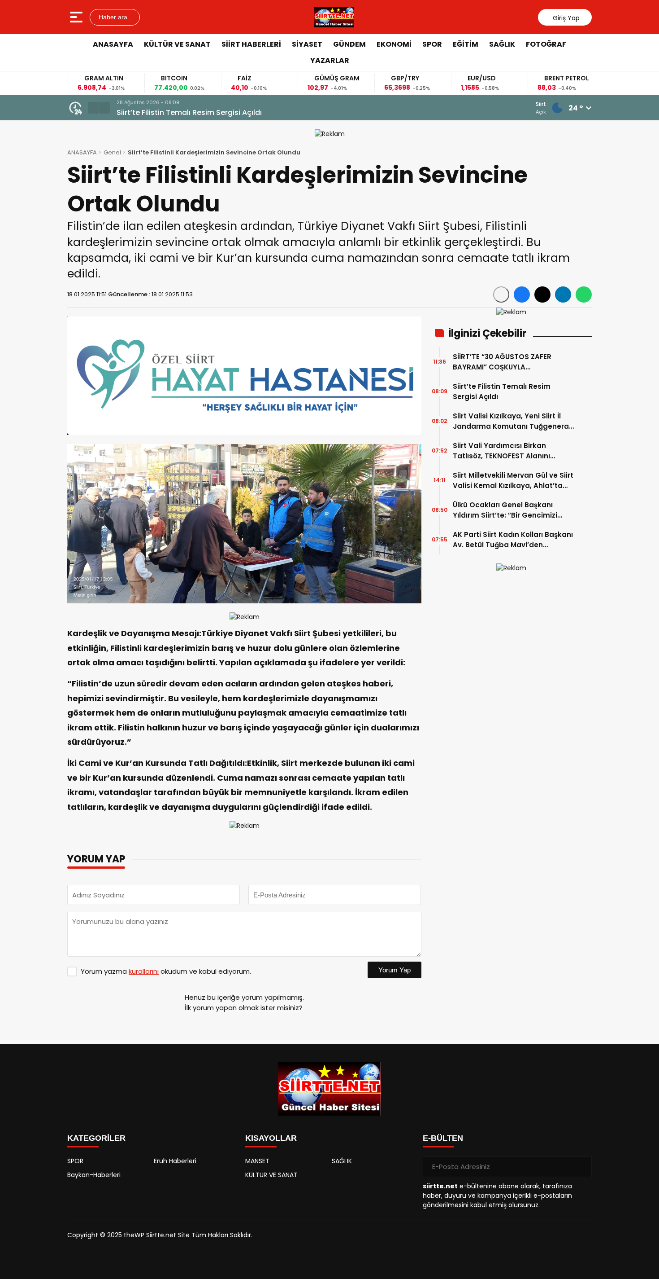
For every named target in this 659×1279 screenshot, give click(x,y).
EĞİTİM (465, 44)
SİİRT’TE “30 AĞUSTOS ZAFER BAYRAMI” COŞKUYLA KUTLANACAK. (502, 362)
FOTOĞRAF (546, 44)
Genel (112, 152)
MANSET (257, 1160)
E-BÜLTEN (443, 1138)
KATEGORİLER (96, 1138)
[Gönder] (581, 1166)
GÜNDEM (349, 44)
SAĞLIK (502, 44)
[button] (93, 108)
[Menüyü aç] (77, 17)
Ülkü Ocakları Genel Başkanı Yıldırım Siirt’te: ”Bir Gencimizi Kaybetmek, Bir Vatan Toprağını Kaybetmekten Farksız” (510, 510)
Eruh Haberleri (175, 1160)
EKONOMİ (394, 44)
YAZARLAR (329, 60)
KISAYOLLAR (271, 1138)
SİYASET (307, 44)
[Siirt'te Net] (334, 17)
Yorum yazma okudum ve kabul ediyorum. (166, 971)
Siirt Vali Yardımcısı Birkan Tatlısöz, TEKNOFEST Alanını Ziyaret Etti (501, 451)
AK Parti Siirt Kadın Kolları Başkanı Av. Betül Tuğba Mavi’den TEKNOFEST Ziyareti (513, 540)
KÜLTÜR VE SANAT (177, 44)
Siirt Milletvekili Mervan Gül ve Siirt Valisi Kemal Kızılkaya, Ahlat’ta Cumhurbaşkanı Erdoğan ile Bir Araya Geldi (513, 480)
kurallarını (144, 971)
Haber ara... (115, 17)
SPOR (432, 44)
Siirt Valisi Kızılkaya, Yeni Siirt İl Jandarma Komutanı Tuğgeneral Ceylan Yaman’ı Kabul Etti (512, 421)
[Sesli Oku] (501, 294)
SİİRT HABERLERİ (251, 44)
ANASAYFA (113, 44)
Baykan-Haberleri (94, 1174)
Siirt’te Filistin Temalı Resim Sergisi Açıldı (189, 112)
